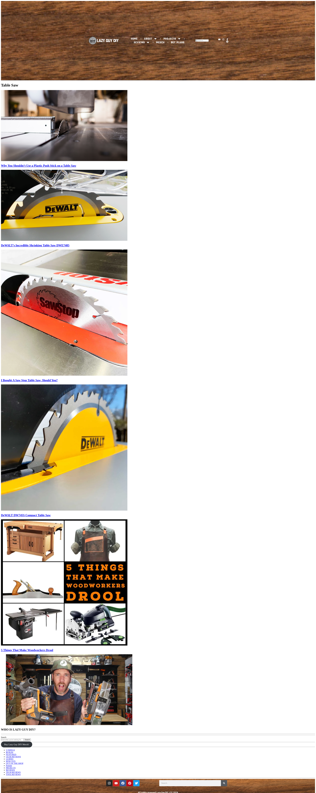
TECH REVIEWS (13, 772)
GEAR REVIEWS (13, 757)
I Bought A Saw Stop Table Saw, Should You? (29, 380)
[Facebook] (123, 783)
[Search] (224, 783)
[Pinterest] (227, 42)
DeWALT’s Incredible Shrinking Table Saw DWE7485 (35, 245)
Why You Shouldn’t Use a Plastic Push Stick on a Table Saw (38, 165)
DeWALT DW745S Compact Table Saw (26, 515)
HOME (134, 38)
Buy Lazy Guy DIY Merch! (16, 744)
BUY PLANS (178, 42)
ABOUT (148, 38)
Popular (9, 766)
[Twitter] (136, 783)
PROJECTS (170, 38)
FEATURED (11, 754)
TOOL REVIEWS (13, 774)
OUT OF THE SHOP (14, 763)
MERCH (160, 42)
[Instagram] (223, 39)
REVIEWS (139, 42)
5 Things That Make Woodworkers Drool (27, 650)
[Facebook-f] (227, 39)
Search (3, 737)
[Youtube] (219, 39)
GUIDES (9, 759)
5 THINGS (10, 750)
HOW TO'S (10, 761)
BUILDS (9, 752)
